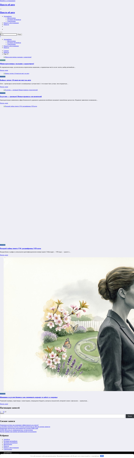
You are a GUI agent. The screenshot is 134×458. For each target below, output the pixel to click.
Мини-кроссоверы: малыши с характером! (17, 64)
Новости (6, 24)
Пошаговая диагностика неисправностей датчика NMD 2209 (19, 428)
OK (102, 456)
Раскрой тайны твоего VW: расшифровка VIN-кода (20, 248)
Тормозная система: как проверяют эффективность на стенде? (19, 425)
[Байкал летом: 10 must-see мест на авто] (16, 73)
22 (3, 411)
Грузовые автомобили (14, 19)
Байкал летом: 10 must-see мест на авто (15, 80)
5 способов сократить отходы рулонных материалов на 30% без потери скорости (25, 426)
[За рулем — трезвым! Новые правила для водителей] (21, 90)
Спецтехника (11, 21)
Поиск (2, 413)
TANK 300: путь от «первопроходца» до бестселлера (16, 430)
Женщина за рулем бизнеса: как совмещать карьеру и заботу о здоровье (28, 397)
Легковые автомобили (11, 442)
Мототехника (11, 18)
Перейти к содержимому (7, 1)
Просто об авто (7, 4)
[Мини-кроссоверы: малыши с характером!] (67, 57)
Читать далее (4, 70)
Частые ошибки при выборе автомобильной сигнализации (18, 431)
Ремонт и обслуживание (11, 23)
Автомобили (8, 16)
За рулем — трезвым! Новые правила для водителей (21, 96)
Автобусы (7, 439)
